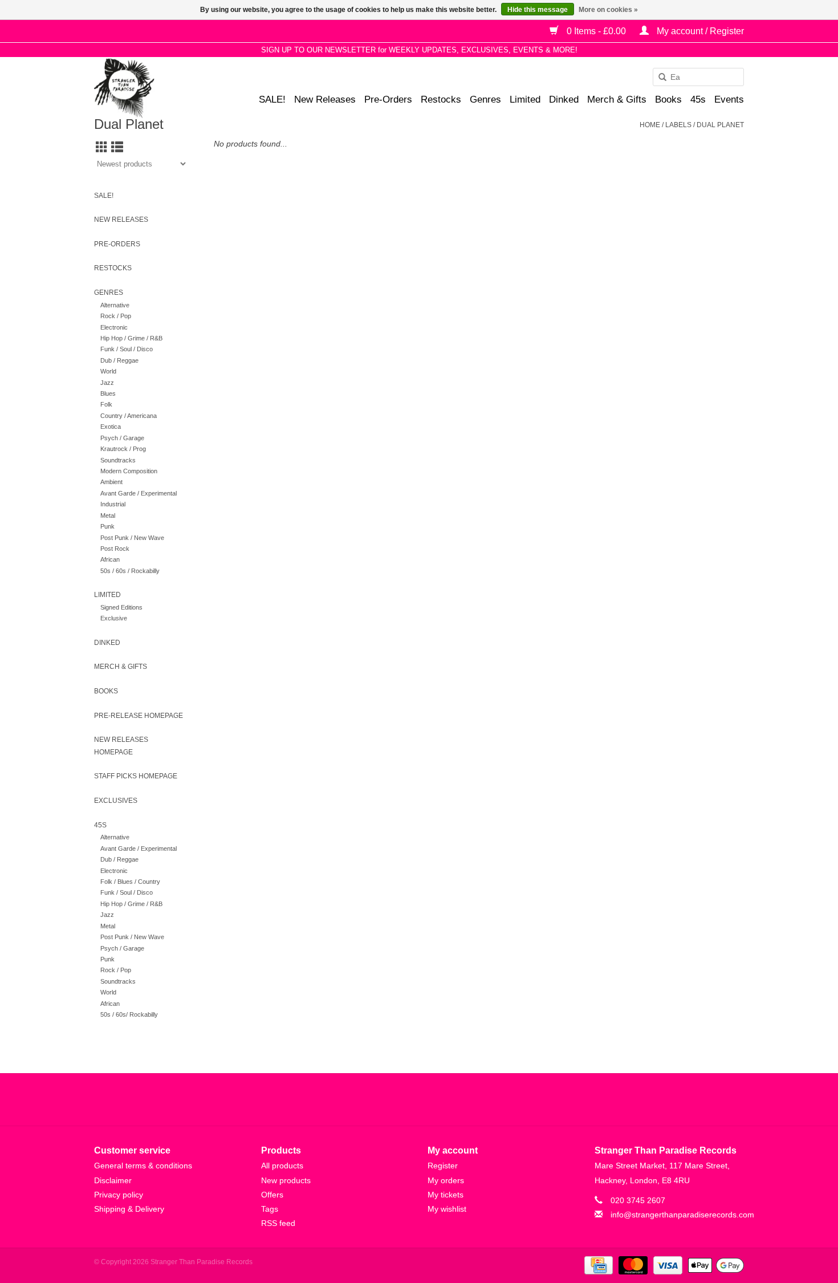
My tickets (445, 1194)
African (110, 559)
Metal (107, 515)
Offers (272, 1194)
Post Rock (114, 548)
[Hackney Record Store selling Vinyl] (154, 88)
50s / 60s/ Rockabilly (129, 1014)
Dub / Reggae (119, 360)
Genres (485, 99)
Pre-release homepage (138, 716)
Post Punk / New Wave (132, 537)
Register (443, 1165)
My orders (446, 1180)
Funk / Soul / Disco (126, 349)
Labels (678, 125)
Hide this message (537, 10)
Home (650, 125)
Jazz (107, 382)
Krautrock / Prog (123, 448)
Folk (106, 404)
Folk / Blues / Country (130, 881)
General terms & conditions (143, 1165)
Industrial (112, 504)
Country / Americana (128, 415)
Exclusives (115, 801)
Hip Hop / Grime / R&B (131, 338)
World (108, 371)
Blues (108, 393)
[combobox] (698, 77)
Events (729, 99)
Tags (269, 1208)
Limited (525, 99)
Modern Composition (128, 471)
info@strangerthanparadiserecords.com (682, 1214)
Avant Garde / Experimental (138, 493)
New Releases (325, 99)
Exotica (110, 426)
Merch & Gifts (616, 99)
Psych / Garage (122, 438)
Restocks (441, 99)
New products (286, 1180)
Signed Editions (121, 607)
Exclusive (113, 618)
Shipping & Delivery (129, 1208)
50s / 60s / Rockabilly (130, 570)
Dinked (564, 99)
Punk (107, 526)
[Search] (658, 77)
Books (668, 99)
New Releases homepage (121, 746)
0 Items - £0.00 (596, 31)
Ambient (111, 481)
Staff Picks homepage (135, 776)
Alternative (114, 305)
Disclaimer (113, 1180)
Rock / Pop (115, 315)
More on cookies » (608, 10)
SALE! (272, 99)
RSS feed (278, 1223)
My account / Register (699, 31)
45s (698, 99)
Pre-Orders (388, 99)
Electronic (114, 327)
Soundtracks (118, 460)
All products (282, 1165)
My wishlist (447, 1208)
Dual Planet (720, 125)
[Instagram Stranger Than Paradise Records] (450, 1099)
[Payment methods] (597, 1265)
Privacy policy (118, 1194)
